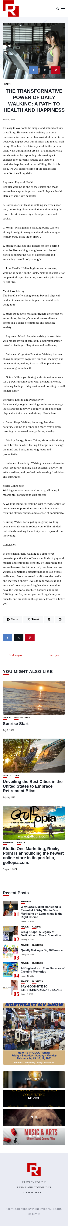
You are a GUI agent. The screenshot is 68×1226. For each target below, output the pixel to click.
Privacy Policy (34, 1182)
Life (17, 775)
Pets (34, 1117)
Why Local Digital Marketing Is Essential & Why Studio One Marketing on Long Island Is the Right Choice (41, 912)
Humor (34, 1136)
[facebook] (33, 70)
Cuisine (36, 927)
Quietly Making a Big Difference (42, 950)
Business (8, 843)
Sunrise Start (16, 723)
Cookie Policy (34, 1192)
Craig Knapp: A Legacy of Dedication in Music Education (41, 933)
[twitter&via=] (44, 70)
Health (7, 84)
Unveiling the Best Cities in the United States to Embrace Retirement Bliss (33, 786)
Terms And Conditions (34, 1187)
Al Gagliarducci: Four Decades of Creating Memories (43, 970)
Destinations (22, 718)
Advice (7, 718)
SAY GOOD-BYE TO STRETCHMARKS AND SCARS (41, 988)
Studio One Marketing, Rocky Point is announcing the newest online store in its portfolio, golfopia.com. (33, 855)
